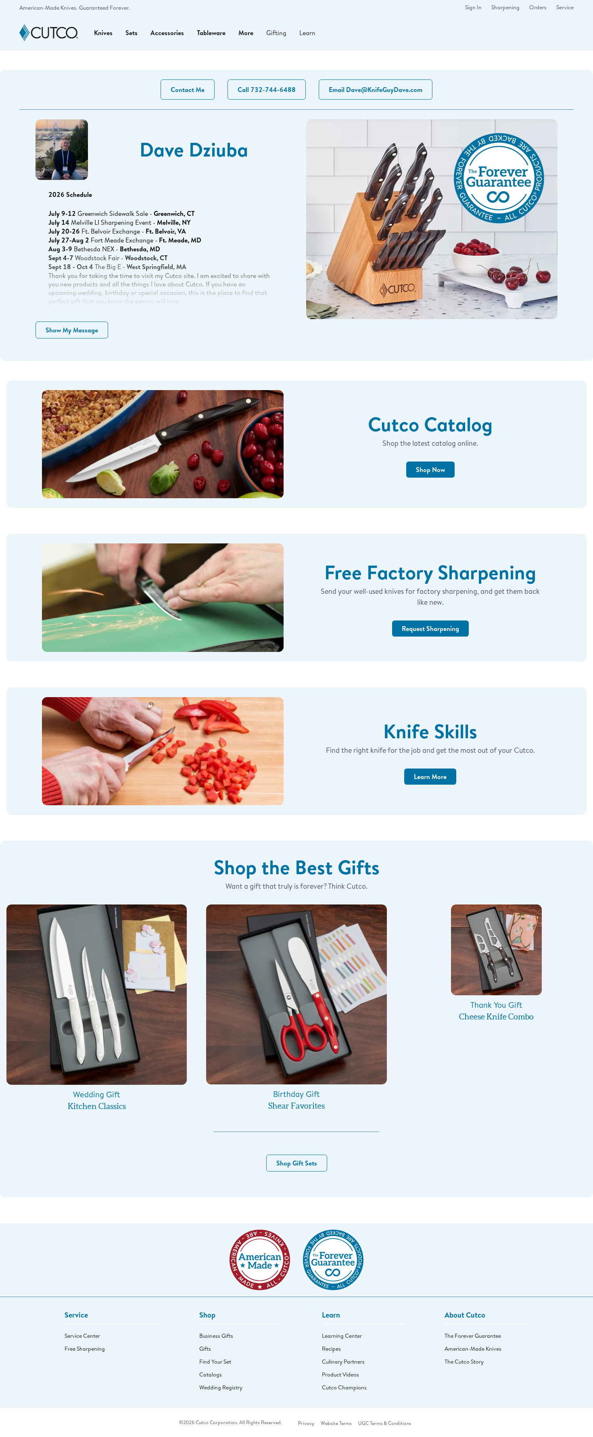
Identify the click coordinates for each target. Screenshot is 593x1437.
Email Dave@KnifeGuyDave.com (375, 89)
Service (565, 7)
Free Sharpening (85, 1348)
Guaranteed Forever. (104, 7)
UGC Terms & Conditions (384, 1423)
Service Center (82, 1335)
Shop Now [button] (430, 469)
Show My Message (72, 330)
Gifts (205, 1348)
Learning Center (342, 1335)
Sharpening (505, 7)
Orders (538, 7)
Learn (307, 32)
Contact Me (188, 89)
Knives (103, 32)
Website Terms (336, 1423)
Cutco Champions (344, 1387)
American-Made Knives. (48, 7)
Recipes (331, 1348)
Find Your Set (215, 1361)
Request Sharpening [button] (430, 628)
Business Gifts (216, 1335)
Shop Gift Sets (296, 1163)
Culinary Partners (343, 1361)
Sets (131, 32)
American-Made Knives (473, 1348)
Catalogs (210, 1374)
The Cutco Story (464, 1361)
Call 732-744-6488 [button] (267, 89)
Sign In (473, 7)
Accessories (167, 32)
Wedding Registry (220, 1387)
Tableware (211, 32)
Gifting (276, 32)
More (245, 32)
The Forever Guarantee (473, 1335)
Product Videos (340, 1374)
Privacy (306, 1423)
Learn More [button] (430, 776)
